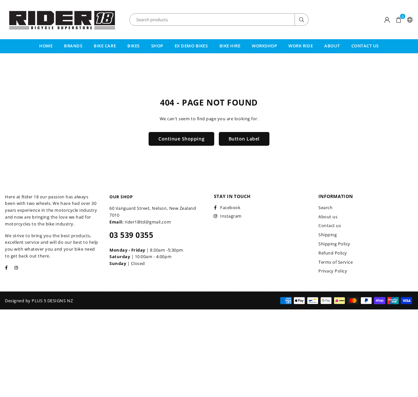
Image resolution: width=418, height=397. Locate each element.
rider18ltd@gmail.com (148, 222)
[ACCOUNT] (387, 20)
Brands (73, 46)
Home (46, 46)
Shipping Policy (334, 244)
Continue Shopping (181, 139)
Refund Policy (332, 253)
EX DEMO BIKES (191, 46)
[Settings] (408, 20)
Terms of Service (335, 262)
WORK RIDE (300, 46)
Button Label (244, 139)
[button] (398, 20)
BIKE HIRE (230, 46)
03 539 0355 (131, 235)
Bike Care (105, 46)
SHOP (157, 46)
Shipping (327, 235)
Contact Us (365, 46)
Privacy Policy (332, 271)
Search (325, 207)
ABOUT (332, 46)
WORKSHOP (264, 46)
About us (327, 217)
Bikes (133, 46)
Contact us (329, 225)
